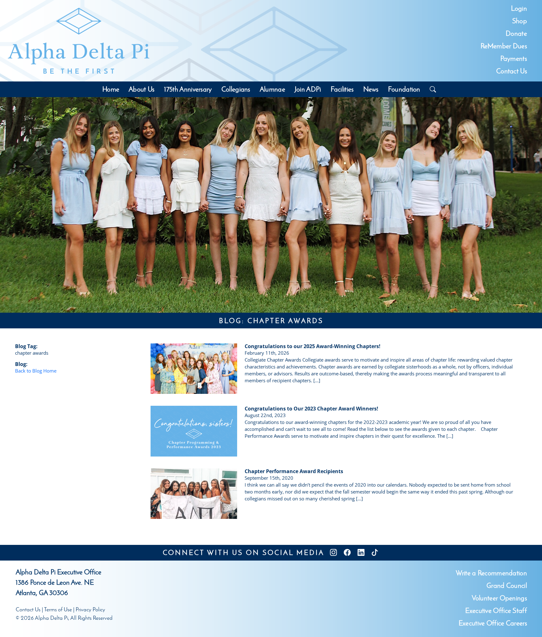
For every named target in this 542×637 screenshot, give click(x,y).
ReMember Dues (504, 46)
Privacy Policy (90, 609)
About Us (141, 89)
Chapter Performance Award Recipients (294, 471)
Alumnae (272, 89)
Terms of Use (58, 609)
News (371, 89)
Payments (513, 58)
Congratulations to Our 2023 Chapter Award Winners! (311, 408)
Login (519, 8)
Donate (516, 33)
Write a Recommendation (491, 573)
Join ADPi (308, 89)
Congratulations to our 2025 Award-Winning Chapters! (312, 346)
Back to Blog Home (35, 371)
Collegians (235, 89)
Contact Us (511, 71)
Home (110, 89)
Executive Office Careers (493, 623)
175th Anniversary (188, 89)
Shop (519, 21)
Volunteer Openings (499, 598)
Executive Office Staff (496, 610)
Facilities (342, 89)
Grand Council (506, 585)
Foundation (404, 89)
